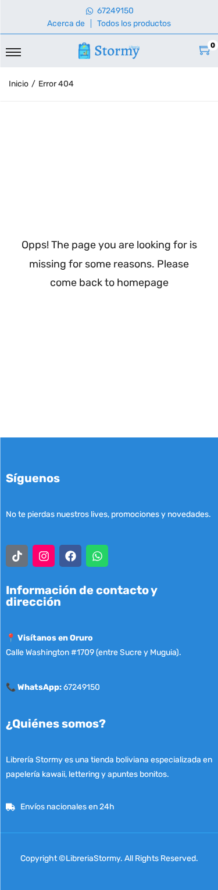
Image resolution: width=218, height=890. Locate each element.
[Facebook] (70, 556)
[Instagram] (44, 556)
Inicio (18, 84)
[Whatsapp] (97, 556)
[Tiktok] (17, 556)
